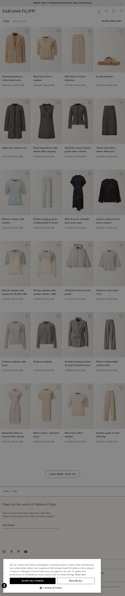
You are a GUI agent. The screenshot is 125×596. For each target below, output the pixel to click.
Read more (81, 574)
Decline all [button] (75, 580)
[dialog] (62, 298)
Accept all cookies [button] (33, 580)
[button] (52, 587)
